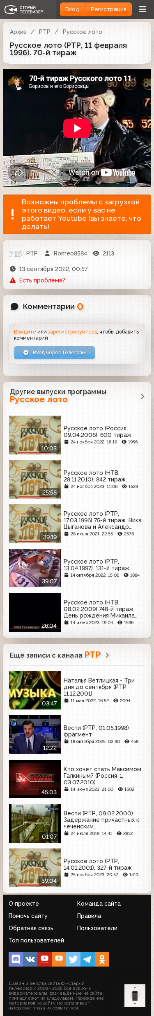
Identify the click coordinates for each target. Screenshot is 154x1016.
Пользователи (97, 928)
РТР (45, 32)
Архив (18, 32)
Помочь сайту (28, 916)
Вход (72, 9)
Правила (89, 916)
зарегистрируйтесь (72, 332)
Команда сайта (99, 903)
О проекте (24, 903)
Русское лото (82, 32)
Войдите (25, 332)
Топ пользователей (36, 940)
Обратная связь (31, 928)
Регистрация (108, 9)
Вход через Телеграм (59, 352)
